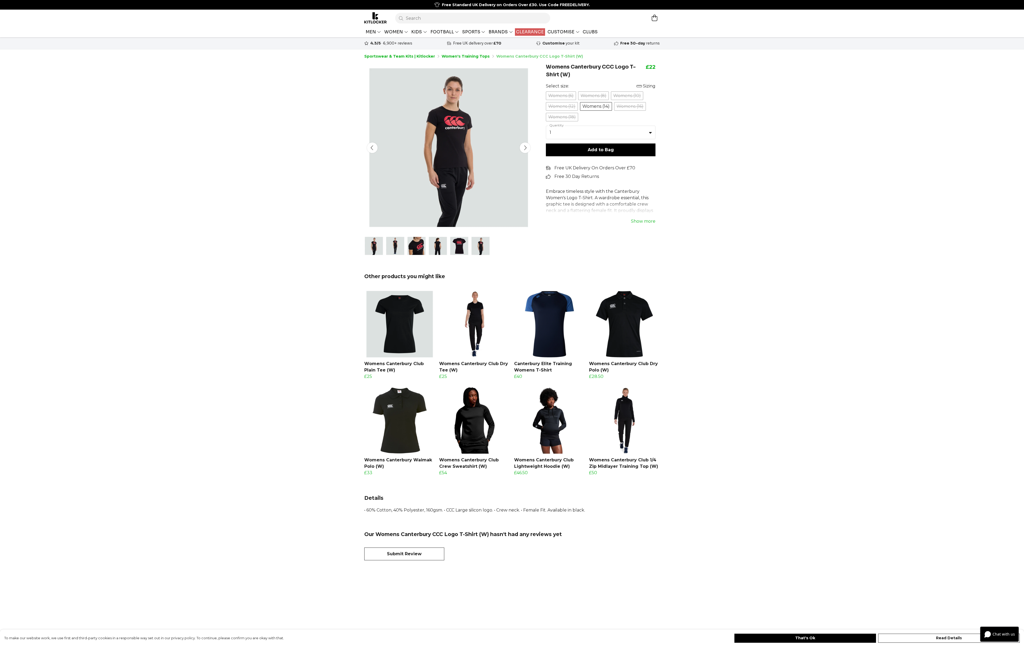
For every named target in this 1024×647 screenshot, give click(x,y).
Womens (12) (561, 106)
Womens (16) (630, 106)
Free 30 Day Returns (576, 176)
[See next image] (525, 147)
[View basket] (654, 18)
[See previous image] (372, 147)
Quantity (556, 125)
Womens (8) (593, 95)
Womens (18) (562, 116)
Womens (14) (596, 106)
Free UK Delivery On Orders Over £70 (594, 167)
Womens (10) (627, 95)
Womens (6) (561, 95)
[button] (650, 132)
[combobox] (600, 132)
